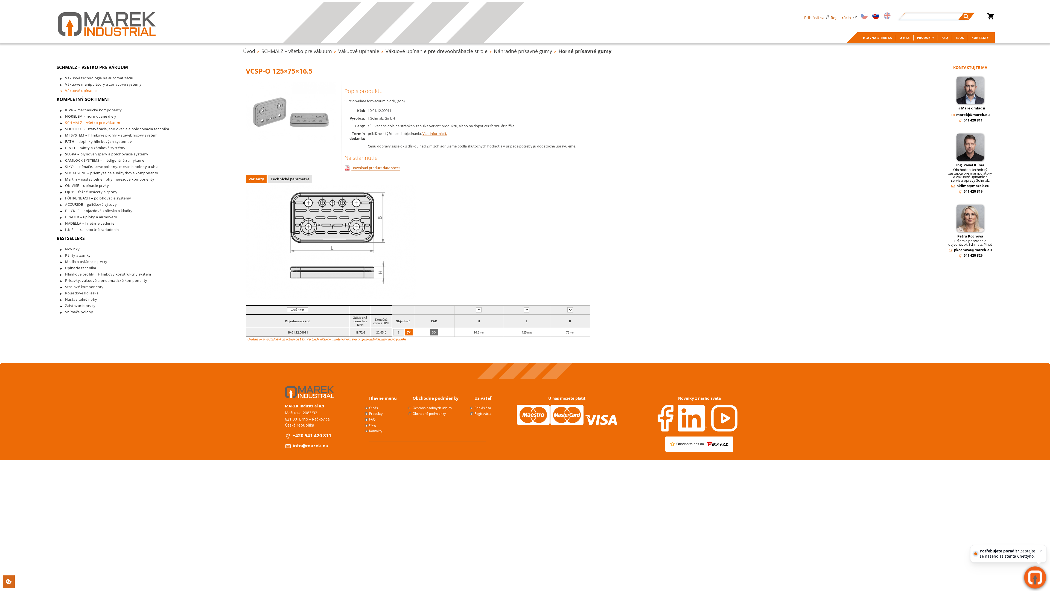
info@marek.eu (310, 445)
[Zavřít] (1040, 551)
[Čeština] (863, 16)
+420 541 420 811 (312, 435)
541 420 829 (973, 255)
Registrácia (841, 17)
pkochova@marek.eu (973, 249)
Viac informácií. (434, 133)
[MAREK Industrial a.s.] (106, 24)
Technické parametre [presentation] (290, 178)
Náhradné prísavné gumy (523, 51)
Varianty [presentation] (256, 178)
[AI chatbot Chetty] (1035, 577)
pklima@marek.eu (973, 185)
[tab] (257, 179)
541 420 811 (973, 120)
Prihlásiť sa (814, 17)
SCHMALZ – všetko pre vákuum (296, 51)
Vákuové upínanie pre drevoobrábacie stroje (437, 51)
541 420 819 (973, 191)
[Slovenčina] (875, 16)
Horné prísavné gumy (584, 51)
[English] (886, 16)
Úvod (249, 51)
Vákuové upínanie (358, 51)
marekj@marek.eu (973, 114)
